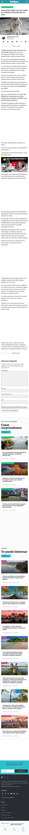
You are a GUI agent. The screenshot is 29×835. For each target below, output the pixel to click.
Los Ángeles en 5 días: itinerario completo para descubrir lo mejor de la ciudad (13, 628)
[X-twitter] (8, 793)
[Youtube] (11, 793)
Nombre (3, 388)
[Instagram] (5, 793)
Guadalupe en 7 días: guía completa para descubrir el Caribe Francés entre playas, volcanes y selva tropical (13, 707)
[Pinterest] (14, 793)
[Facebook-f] (2, 793)
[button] (2, 1)
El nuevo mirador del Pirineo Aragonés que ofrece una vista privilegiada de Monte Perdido (14, 505)
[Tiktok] (17, 793)
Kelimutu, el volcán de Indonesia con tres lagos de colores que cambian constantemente (13, 480)
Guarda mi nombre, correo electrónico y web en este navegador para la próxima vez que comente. (14, 407)
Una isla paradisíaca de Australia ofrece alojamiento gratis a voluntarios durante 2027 (14, 454)
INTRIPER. (12, 797)
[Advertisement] (14, 126)
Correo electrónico (6, 394)
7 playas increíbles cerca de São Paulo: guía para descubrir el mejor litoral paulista (13, 577)
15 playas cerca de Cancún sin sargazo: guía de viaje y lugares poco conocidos (13, 602)
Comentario (4, 370)
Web (2, 399)
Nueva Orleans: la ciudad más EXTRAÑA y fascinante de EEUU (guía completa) (14, 732)
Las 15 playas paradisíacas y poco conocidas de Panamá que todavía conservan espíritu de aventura (12, 653)
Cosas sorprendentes (7, 7)
